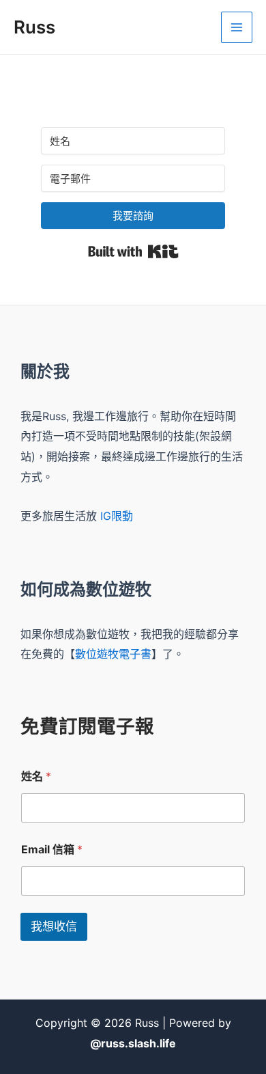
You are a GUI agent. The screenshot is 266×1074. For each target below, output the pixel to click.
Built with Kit (133, 251)
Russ (34, 27)
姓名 (36, 776)
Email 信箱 (52, 849)
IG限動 (116, 516)
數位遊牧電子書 (113, 654)
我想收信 (54, 926)
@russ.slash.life (133, 1043)
